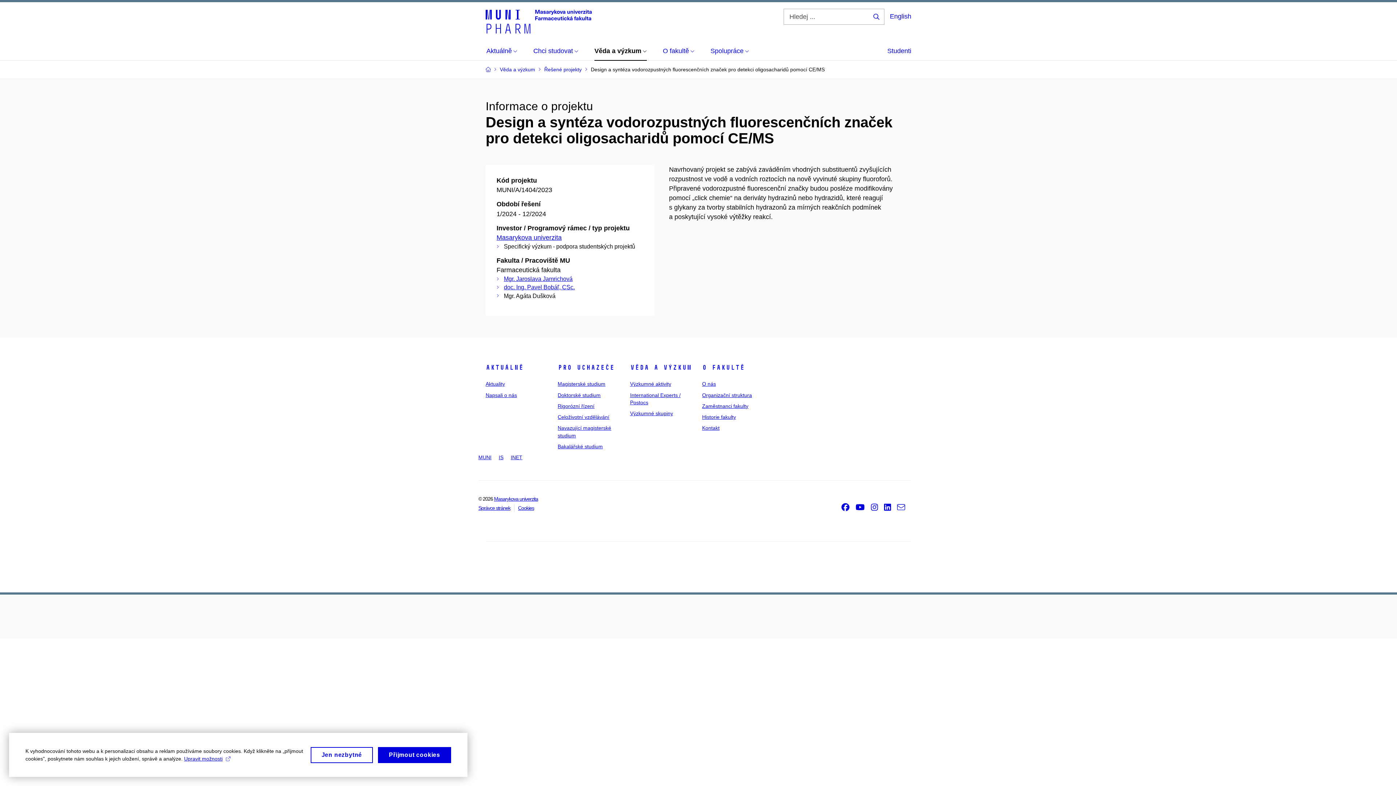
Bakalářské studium (580, 446)
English (900, 16)
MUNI (484, 457)
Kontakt (711, 428)
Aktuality (495, 384)
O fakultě (723, 368)
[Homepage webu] (539, 21)
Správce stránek (494, 508)
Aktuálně (505, 368)
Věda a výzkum (661, 368)
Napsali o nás (501, 395)
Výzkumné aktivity (650, 384)
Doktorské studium (579, 395)
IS (501, 457)
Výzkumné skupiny (651, 413)
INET (516, 457)
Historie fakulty (719, 417)
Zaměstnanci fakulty (725, 406)
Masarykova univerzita (529, 237)
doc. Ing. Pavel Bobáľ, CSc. (539, 287)
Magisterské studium (581, 384)
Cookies (526, 508)
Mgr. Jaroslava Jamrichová (538, 279)
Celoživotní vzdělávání (583, 417)
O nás (709, 384)
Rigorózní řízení (576, 406)
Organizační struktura (727, 395)
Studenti (899, 51)
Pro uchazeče (586, 368)
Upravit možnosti (203, 759)
